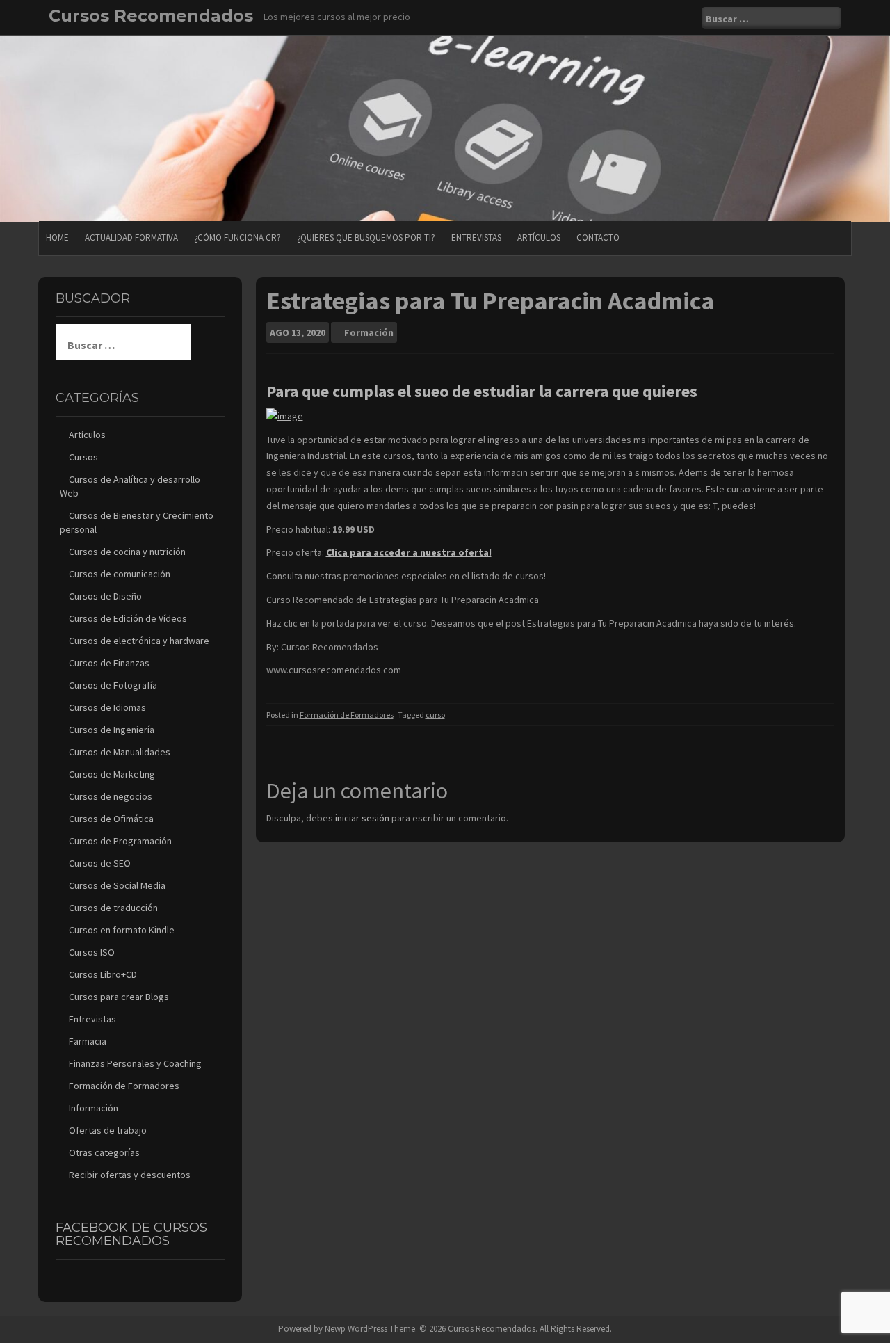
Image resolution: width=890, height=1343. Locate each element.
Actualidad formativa (131, 237)
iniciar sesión (362, 818)
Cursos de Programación (120, 841)
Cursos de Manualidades (119, 752)
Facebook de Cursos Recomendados (131, 1234)
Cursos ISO (92, 952)
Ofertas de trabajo (108, 1130)
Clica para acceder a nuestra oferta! (409, 552)
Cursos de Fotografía (113, 685)
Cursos (83, 457)
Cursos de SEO (100, 863)
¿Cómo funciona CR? (237, 237)
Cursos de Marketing (112, 774)
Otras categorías (104, 1152)
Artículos (538, 237)
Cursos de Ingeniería (111, 729)
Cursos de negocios (110, 796)
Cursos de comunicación (119, 574)
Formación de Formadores (347, 714)
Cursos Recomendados (151, 16)
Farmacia (87, 1041)
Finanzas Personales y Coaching (135, 1063)
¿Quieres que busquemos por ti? (366, 237)
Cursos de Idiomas (107, 707)
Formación (369, 332)
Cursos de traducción (113, 907)
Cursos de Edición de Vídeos (128, 618)
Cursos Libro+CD (103, 974)
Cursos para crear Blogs (119, 996)
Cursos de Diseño (105, 596)
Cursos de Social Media (117, 885)
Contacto (598, 237)
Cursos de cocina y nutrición (127, 551)
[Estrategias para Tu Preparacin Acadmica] (284, 415)
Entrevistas (476, 237)
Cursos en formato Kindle (122, 930)
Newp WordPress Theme (370, 1329)
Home (57, 237)
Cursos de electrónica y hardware (139, 640)
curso (435, 714)
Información (93, 1108)
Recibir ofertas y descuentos (130, 1174)
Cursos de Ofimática (111, 818)
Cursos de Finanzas (109, 663)
